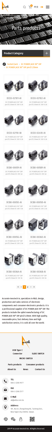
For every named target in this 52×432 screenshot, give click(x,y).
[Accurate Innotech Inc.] (5, 7)
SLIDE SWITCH (38, 353)
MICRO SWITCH (26, 358)
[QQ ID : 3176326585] (21, 419)
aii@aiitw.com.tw (17, 400)
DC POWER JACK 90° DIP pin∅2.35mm (15, 18)
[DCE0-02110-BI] (14, 125)
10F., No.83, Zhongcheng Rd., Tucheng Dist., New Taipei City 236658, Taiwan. (27, 410)
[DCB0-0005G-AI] (14, 229)
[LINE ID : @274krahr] (6, 419)
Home (3, 16)
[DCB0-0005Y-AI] (14, 160)
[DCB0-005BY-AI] (38, 160)
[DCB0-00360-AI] (38, 229)
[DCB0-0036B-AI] (38, 264)
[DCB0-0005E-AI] (14, 194)
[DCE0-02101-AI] (14, 90)
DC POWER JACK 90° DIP (40, 16)
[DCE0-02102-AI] (38, 90)
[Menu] (47, 7)
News (25, 369)
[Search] (24, 7)
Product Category (13, 53)
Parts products (15, 364)
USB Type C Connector (17, 352)
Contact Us (40, 369)
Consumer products (13, 16)
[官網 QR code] (32, 419)
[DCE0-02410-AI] (38, 125)
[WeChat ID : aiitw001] (13, 419)
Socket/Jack (27, 16)
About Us (12, 369)
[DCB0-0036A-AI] (14, 264)
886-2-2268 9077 (17, 383)
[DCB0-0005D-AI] (38, 194)
